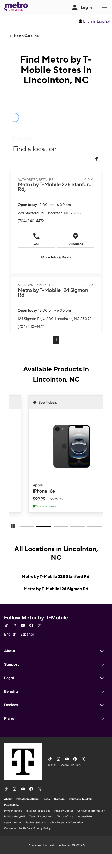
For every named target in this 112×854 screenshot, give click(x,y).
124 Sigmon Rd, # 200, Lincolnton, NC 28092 (54, 319)
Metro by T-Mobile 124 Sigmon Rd (56, 588)
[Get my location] (97, 158)
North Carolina (26, 36)
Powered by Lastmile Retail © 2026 (56, 845)
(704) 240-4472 (31, 221)
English (89, 21)
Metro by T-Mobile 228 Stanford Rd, (56, 576)
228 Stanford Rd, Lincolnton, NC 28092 (50, 213)
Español (103, 21)
